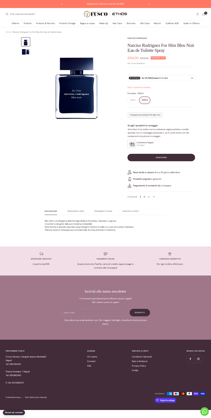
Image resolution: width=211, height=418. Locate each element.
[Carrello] (203, 14)
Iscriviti (140, 312)
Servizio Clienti (131, 211)
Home (8, 32)
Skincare (131, 23)
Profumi (28, 23)
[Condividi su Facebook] (140, 197)
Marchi (157, 23)
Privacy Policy (139, 365)
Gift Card (144, 23)
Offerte (15, 23)
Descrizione (51, 211)
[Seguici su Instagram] (198, 359)
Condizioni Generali (142, 356)
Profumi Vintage (67, 23)
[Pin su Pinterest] (144, 197)
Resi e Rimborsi (140, 361)
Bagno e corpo (87, 23)
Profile (135, 370)
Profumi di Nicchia (45, 23)
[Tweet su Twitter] (149, 197)
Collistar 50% (172, 23)
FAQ (89, 365)
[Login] (197, 14)
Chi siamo (92, 356)
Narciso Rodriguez (137, 38)
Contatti (91, 361)
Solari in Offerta (191, 23)
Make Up (103, 23)
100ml (145, 100)
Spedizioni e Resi (75, 211)
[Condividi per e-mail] (154, 197)
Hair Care (117, 23)
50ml (132, 100)
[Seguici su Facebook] (190, 359)
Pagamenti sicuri (103, 211)
